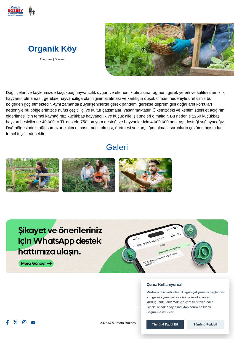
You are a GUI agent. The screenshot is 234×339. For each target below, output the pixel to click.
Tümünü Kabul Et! (165, 324)
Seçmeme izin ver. (160, 312)
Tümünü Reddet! (205, 324)
